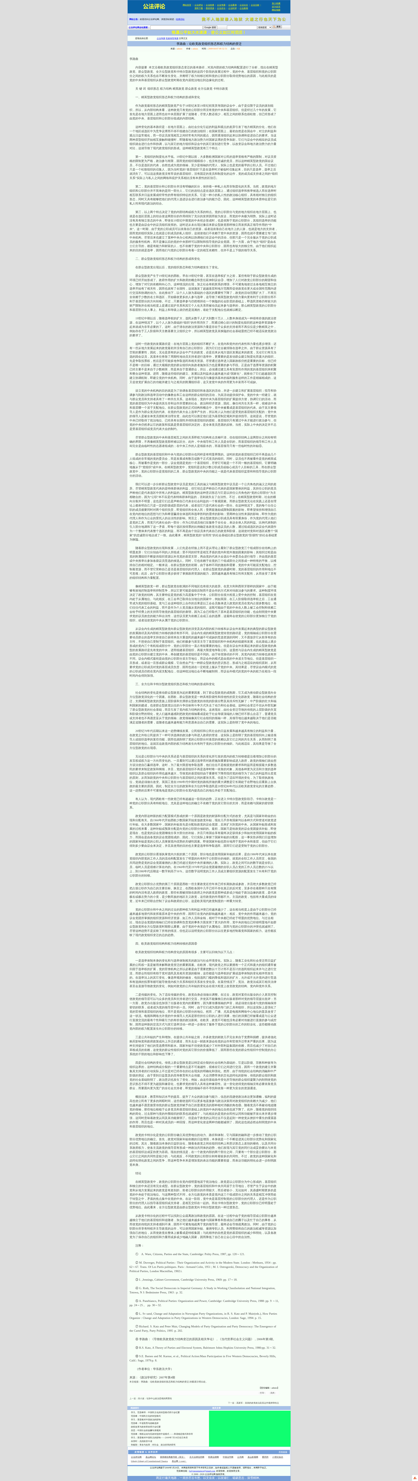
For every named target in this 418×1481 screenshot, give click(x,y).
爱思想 (265, 1457)
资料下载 (198, 8)
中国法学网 (228, 1457)
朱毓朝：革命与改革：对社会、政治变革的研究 (153, 1445)
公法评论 (198, 5)
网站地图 (276, 10)
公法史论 (221, 8)
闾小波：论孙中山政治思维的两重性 (155, 1398)
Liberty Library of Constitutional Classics (149, 1461)
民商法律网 (213, 1457)
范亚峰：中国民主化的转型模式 (146, 1416)
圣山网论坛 (150, 1457)
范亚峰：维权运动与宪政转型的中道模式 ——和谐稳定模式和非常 (162, 1434)
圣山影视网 (253, 1457)
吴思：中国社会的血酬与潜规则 (146, 1430)
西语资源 (210, 8)
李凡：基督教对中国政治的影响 (146, 1419)
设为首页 (276, 6)
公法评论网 (136, 1457)
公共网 (240, 1457)
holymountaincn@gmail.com (202, 1471)
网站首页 (187, 5)
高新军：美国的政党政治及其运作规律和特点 (257, 1403)
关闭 (272, 1393)
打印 (262, 1393)
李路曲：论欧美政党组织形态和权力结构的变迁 (165, 1382)
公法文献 (255, 5)
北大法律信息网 (196, 1457)
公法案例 (232, 5)
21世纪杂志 (277, 1457)
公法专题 (221, 5)
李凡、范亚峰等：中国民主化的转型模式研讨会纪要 (155, 1412)
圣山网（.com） (179, 1461)
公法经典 (210, 5)
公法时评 (232, 8)
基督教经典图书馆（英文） (172, 1457)
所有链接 (283, 1452)
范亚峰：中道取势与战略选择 (145, 1423)
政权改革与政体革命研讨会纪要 (146, 1427)
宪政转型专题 (172, 38)
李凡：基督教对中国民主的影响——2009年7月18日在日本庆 (159, 1437)
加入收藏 (276, 3)
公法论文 (244, 5)
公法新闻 (244, 8)
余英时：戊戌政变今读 (141, 1441)
